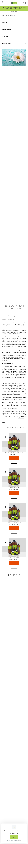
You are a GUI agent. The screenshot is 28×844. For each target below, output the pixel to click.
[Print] (14, 575)
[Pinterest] (19, 575)
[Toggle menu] (2, 2)
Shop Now (14, 458)
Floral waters (5, 366)
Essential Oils (5, 40)
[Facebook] (8, 575)
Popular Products (6, 43)
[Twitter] (16, 575)
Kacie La (11, 319)
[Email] (11, 575)
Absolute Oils (5, 33)
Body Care (4, 22)
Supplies (4, 26)
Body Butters (5, 19)
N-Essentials (21, 418)
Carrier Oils (5, 36)
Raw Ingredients (6, 29)
